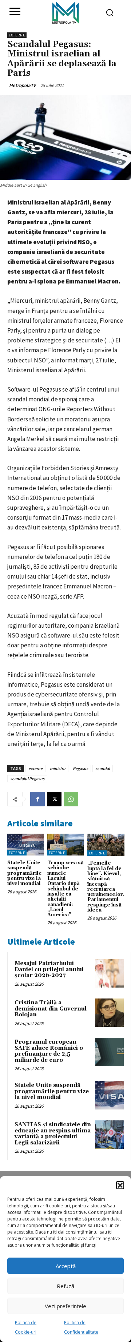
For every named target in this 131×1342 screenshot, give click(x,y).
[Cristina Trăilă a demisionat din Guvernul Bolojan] (109, 1012)
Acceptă (66, 1266)
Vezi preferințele (65, 1306)
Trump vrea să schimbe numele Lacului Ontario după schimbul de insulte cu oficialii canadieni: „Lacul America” (65, 889)
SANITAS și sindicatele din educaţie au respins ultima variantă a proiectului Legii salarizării (53, 1133)
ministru (58, 768)
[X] (54, 799)
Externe (17, 35)
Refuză (65, 1286)
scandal (102, 768)
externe (35, 768)
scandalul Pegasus (27, 778)
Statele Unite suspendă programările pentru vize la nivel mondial (24, 873)
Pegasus (80, 768)
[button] (120, 1185)
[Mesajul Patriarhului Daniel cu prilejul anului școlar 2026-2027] (109, 973)
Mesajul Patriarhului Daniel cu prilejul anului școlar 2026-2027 (49, 969)
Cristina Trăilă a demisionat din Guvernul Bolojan (51, 1008)
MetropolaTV (22, 85)
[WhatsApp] (71, 799)
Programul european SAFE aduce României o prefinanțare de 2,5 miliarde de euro (49, 1051)
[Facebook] (37, 799)
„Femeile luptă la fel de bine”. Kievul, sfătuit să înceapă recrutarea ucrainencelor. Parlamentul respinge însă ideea (105, 886)
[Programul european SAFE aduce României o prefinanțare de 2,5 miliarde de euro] (109, 1052)
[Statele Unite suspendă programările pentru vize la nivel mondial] (25, 844)
